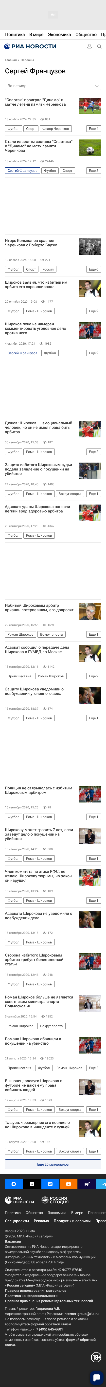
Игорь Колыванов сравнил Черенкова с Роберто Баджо (31, 242)
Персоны (27, 60)
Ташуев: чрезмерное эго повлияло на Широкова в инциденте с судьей (37, 1124)
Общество (34, 1213)
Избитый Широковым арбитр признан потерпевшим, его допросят (39, 607)
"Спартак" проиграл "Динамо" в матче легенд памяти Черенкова (35, 102)
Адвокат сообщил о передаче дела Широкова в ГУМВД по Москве (37, 649)
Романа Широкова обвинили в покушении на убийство (33, 1041)
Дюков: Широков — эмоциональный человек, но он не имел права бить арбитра (38, 427)
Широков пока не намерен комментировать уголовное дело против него (35, 328)
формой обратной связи (51, 1324)
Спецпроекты (17, 1221)
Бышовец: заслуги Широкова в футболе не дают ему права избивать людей (33, 1085)
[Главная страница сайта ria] (29, 46)
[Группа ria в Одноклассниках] (68, 1184)
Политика (13, 1213)
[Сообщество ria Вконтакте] (50, 1184)
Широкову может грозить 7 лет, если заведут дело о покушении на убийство (39, 834)
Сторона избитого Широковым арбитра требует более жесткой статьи (34, 959)
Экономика (57, 1213)
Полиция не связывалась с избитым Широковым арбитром (38, 790)
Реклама (41, 1221)
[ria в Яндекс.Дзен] (32, 1184)
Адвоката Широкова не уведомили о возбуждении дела (38, 915)
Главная (11, 60)
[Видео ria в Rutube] (87, 1184)
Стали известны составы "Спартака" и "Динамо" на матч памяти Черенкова (38, 146)
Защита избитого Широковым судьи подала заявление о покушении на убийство (38, 469)
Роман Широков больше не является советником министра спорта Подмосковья (39, 1001)
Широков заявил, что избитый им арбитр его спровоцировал (36, 284)
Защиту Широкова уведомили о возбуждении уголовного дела (34, 691)
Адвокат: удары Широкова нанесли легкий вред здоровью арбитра (37, 509)
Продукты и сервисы (72, 1221)
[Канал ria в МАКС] (14, 1184)
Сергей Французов (35, 71)
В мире (77, 1213)
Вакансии (13, 1241)
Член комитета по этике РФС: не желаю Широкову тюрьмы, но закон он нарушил (38, 876)
